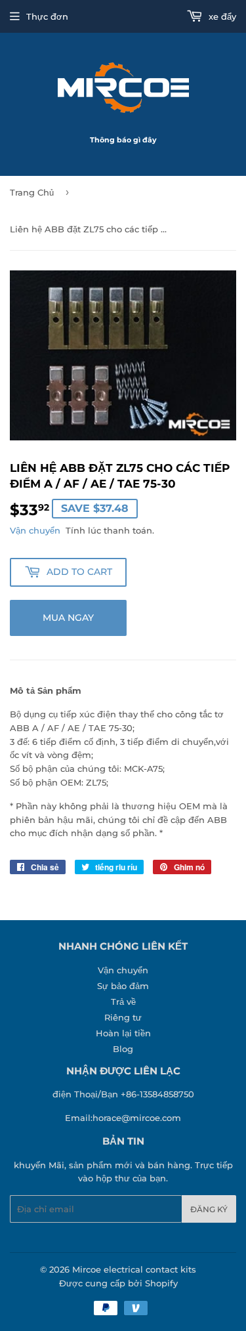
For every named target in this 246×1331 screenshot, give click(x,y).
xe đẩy (221, 16)
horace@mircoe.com (136, 1117)
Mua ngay (68, 617)
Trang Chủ (32, 192)
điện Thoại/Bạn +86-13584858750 (123, 1094)
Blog (123, 1049)
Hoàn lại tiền (123, 1033)
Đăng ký (209, 1209)
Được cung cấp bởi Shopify (118, 1283)
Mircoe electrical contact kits (134, 1269)
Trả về (123, 1001)
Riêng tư (123, 1017)
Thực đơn (47, 16)
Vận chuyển (35, 530)
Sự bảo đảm (123, 986)
